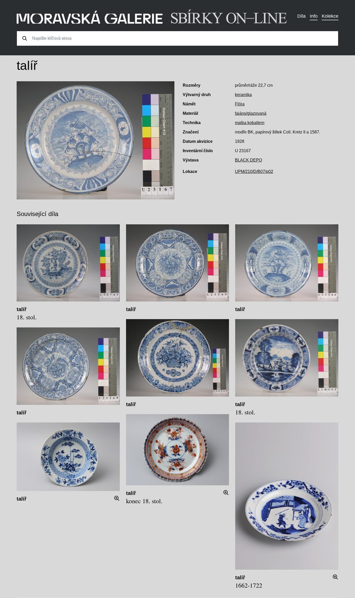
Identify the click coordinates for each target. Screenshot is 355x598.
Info (314, 16)
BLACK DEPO (248, 160)
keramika (243, 94)
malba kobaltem (249, 122)
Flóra (240, 104)
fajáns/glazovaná (250, 113)
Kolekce (330, 16)
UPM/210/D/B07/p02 (254, 171)
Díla (301, 16)
